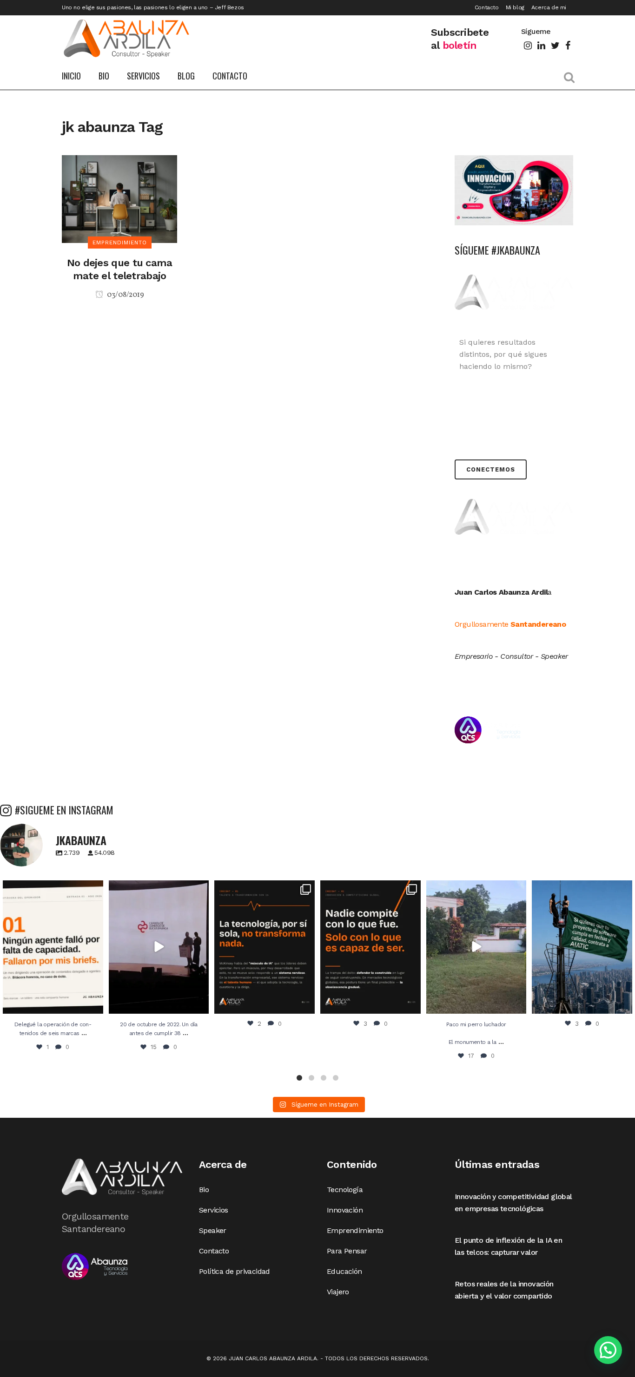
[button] (299, 1078)
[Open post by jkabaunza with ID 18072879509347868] (582, 947)
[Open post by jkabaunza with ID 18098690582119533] (53, 947)
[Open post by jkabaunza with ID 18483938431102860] (370, 947)
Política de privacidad (234, 1271)
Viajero (338, 1291)
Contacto (487, 7)
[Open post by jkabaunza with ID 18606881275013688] (264, 947)
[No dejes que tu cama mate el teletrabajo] (119, 198)
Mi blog (515, 7)
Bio (204, 1189)
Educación (344, 1271)
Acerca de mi (548, 7)
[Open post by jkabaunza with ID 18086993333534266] (476, 947)
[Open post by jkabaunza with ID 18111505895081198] (159, 947)
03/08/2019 (125, 295)
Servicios (213, 1210)
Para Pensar (347, 1250)
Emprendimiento (355, 1230)
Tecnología (345, 1189)
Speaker (212, 1230)
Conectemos (490, 469)
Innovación (345, 1210)
